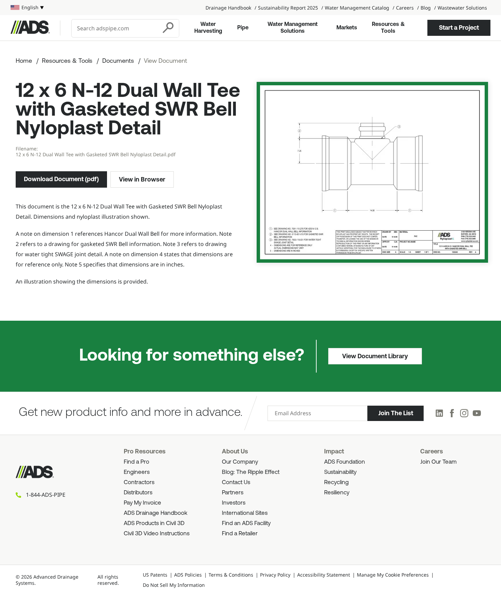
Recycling (336, 482)
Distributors (138, 493)
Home (24, 61)
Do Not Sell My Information (174, 585)
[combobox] (115, 28)
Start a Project (459, 27)
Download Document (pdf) (61, 179)
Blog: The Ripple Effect (250, 472)
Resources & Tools (388, 28)
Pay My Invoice (142, 503)
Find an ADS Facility (246, 523)
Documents (118, 61)
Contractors (139, 482)
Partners (232, 493)
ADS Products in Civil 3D (154, 523)
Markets (346, 28)
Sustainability (340, 472)
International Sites (245, 513)
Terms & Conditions (231, 574)
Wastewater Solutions (462, 7)
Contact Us (236, 482)
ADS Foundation (344, 462)
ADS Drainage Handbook (155, 513)
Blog (426, 7)
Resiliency (336, 493)
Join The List (395, 413)
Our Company (240, 462)
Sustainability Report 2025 (288, 7)
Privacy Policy (275, 574)
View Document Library (375, 356)
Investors (233, 503)
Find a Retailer (240, 534)
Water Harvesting (208, 28)
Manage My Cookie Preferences (393, 574)
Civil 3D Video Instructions (156, 534)
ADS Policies (188, 574)
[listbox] (27, 7)
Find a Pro (136, 462)
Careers (405, 7)
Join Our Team (438, 462)
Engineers (137, 472)
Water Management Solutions (293, 28)
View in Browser (142, 179)
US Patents (155, 574)
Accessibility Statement (323, 574)
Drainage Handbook (228, 7)
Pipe (242, 28)
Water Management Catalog (357, 7)
